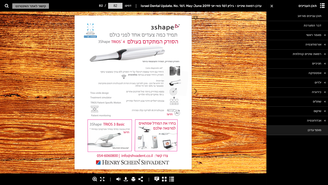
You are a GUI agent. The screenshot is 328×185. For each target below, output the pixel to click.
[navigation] (115, 6)
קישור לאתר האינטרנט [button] (30, 6)
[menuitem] (6, 6)
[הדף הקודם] (196, 92)
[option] (297, 16)
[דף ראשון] (195, 166)
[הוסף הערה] (196, 19)
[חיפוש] (6, 6)
